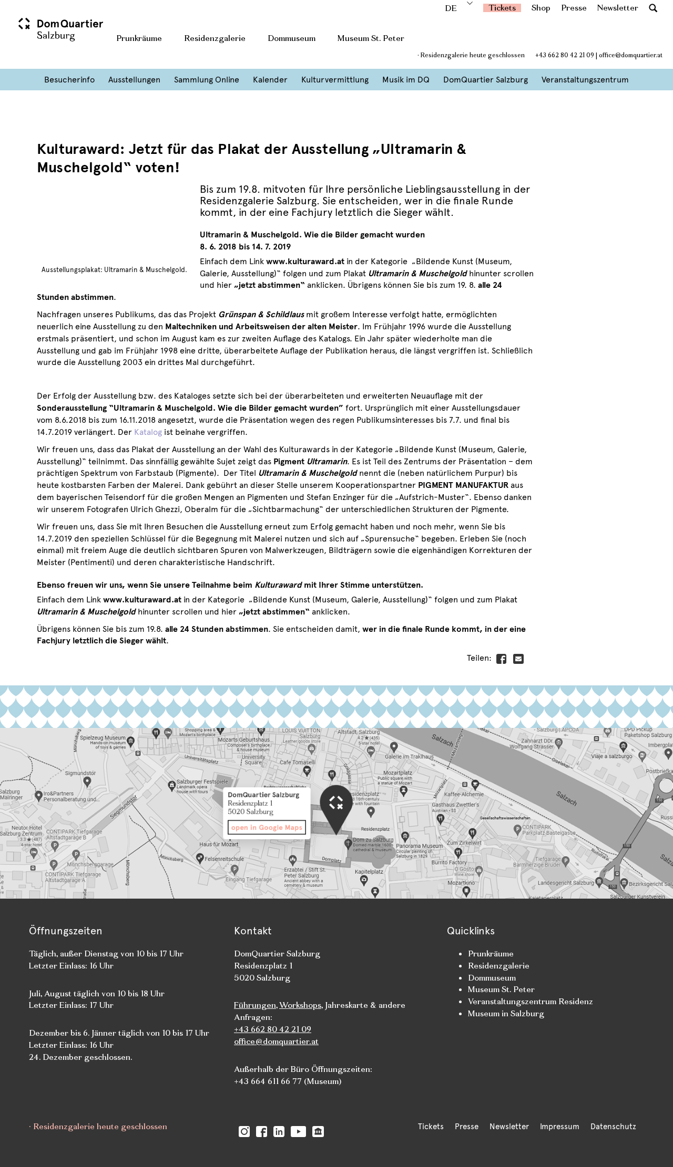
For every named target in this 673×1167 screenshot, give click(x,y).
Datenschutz (613, 1126)
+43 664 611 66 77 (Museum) (287, 1081)
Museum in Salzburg (506, 1013)
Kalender (270, 80)
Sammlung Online (206, 80)
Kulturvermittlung (335, 80)
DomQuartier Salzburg (485, 80)
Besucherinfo (69, 80)
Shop (541, 7)
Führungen (255, 1004)
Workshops (300, 1004)
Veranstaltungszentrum (585, 80)
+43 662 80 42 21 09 (564, 55)
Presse (574, 7)
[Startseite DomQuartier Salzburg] (62, 34)
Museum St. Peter (371, 38)
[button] (653, 7)
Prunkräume (139, 38)
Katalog (148, 432)
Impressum (559, 1126)
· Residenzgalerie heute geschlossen (471, 55)
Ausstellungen (134, 80)
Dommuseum (291, 38)
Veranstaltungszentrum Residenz (530, 1001)
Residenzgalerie (215, 38)
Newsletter (617, 7)
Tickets (502, 7)
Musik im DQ (406, 80)
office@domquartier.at (630, 55)
